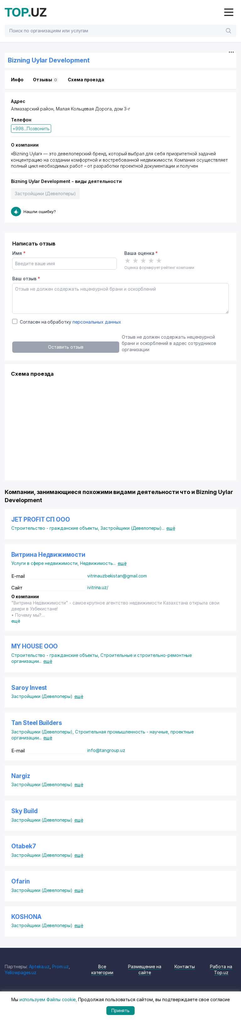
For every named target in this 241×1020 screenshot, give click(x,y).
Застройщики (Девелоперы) (45, 193)
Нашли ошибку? (40, 211)
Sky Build (24, 811)
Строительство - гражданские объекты (55, 528)
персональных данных (96, 322)
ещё (170, 528)
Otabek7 (23, 846)
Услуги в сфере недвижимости (45, 563)
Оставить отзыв (65, 347)
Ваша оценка (141, 253)
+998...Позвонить (31, 128)
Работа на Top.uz (221, 969)
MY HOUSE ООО (34, 646)
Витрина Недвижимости (48, 554)
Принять (120, 1010)
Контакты (184, 966)
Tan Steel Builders (36, 723)
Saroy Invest (29, 687)
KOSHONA (26, 917)
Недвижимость (98, 563)
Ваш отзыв (26, 278)
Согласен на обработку (70, 322)
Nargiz (20, 776)
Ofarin (20, 881)
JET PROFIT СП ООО (40, 519)
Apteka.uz (39, 966)
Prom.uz (60, 966)
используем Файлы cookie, (48, 999)
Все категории (102, 969)
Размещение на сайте (144, 969)
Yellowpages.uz (20, 972)
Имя (19, 253)
